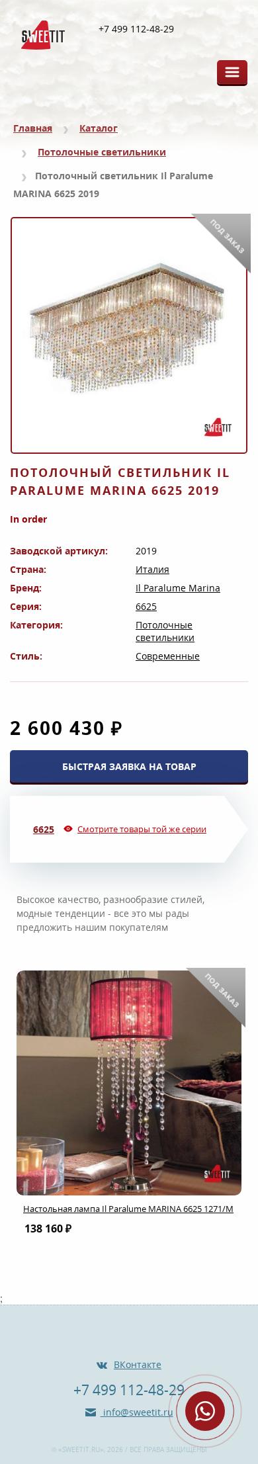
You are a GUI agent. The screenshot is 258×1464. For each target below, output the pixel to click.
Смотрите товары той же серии (141, 829)
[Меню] (232, 72)
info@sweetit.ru (137, 1412)
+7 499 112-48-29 (136, 29)
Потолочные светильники (102, 152)
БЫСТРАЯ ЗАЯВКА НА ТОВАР (129, 766)
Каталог (98, 128)
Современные (168, 656)
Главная (32, 128)
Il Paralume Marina (178, 587)
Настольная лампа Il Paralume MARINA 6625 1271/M (128, 1209)
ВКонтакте (137, 1364)
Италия (152, 569)
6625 (146, 606)
